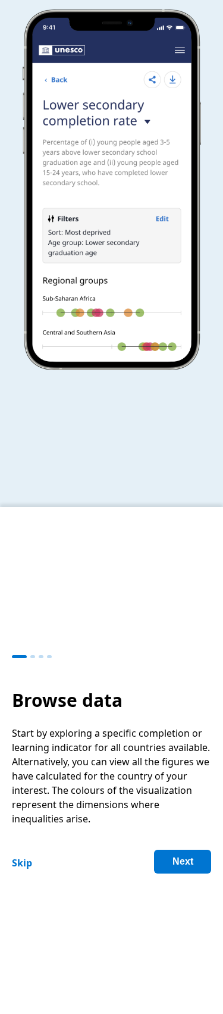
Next (182, 861)
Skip (22, 862)
